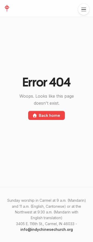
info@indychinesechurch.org (46, 229)
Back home (49, 115)
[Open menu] (83, 9)
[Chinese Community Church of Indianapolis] (7, 8)
